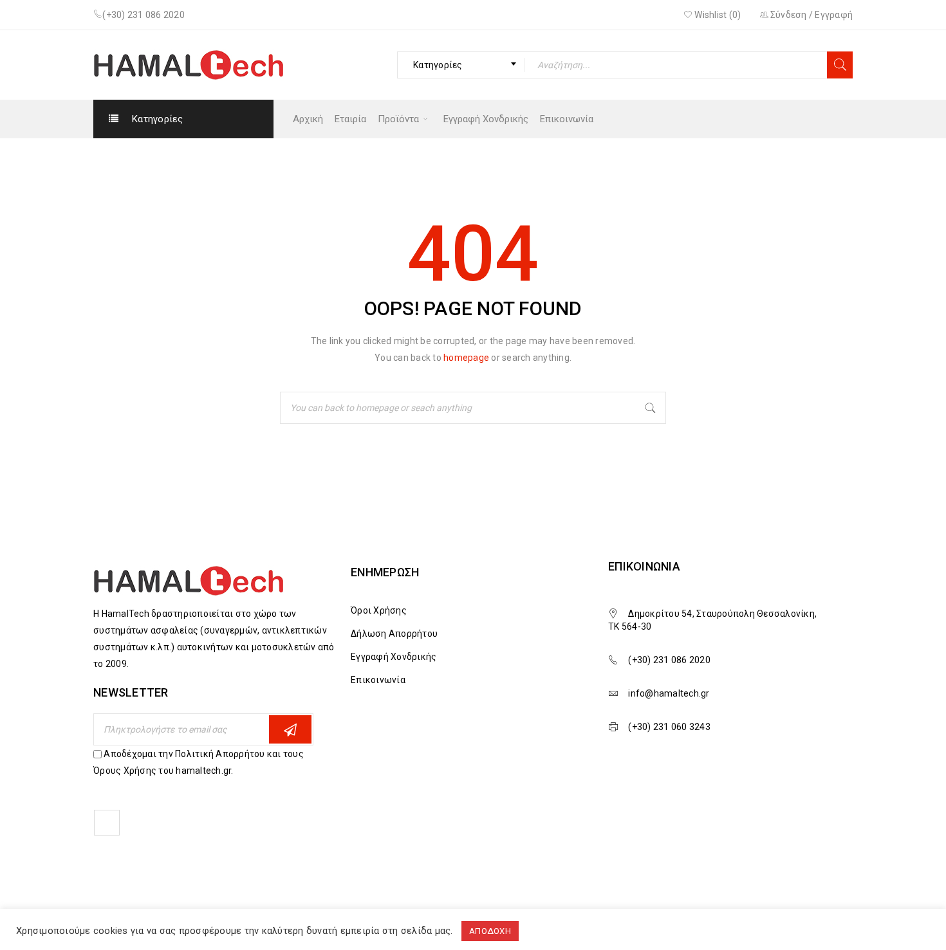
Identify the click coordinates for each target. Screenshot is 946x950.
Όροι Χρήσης (379, 610)
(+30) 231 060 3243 (669, 727)
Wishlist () (716, 15)
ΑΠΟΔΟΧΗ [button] (490, 931)
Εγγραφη (290, 729)
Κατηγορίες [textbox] (438, 65)
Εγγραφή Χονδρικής (393, 657)
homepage (466, 357)
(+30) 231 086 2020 (143, 15)
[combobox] (460, 64)
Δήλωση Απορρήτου (394, 633)
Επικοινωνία (378, 680)
